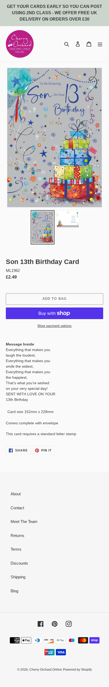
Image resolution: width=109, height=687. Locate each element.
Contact (17, 508)
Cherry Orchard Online (45, 669)
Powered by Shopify (77, 669)
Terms (16, 549)
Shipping (18, 577)
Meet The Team (24, 521)
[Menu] (100, 44)
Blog (14, 591)
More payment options (55, 326)
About (16, 494)
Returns (17, 535)
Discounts (19, 563)
